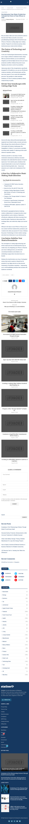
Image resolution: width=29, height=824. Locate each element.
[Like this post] (10, 281)
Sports (2, 742)
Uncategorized (15, 668)
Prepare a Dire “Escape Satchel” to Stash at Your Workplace (17, 117)
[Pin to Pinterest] (20, 281)
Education (3, 737)
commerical (15, 605)
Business (15, 598)
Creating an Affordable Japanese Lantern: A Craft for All (18, 132)
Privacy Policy (4, 706)
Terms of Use (4, 709)
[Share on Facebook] (14, 281)
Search (3, 514)
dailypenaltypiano (10, 19)
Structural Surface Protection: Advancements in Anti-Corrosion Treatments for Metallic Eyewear (13, 778)
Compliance (3, 716)
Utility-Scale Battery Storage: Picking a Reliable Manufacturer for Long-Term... (18, 808)
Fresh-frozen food (15, 615)
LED (15, 628)
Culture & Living (4, 744)
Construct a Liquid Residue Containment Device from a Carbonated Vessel (18, 125)
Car (15, 601)
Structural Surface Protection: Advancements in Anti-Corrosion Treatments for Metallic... (18, 798)
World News (3, 730)
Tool (15, 664)
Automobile (15, 591)
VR (15, 671)
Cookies (3, 711)
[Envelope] (20, 821)
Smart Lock (15, 658)
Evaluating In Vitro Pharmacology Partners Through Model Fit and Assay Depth (14, 774)
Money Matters (15, 644)
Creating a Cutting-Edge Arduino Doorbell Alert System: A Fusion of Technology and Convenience (14, 192)
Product (15, 651)
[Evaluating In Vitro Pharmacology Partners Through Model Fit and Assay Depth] (5, 789)
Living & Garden (10, 7)
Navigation (17, 562)
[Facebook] (9, 821)
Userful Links (5, 703)
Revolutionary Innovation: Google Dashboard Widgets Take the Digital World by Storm (13, 769)
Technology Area (15, 661)
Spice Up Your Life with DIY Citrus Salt (13, 188)
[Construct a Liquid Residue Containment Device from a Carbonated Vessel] (6, 125)
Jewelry (15, 625)
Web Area (15, 674)
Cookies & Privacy (5, 721)
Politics (2, 734)
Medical (15, 641)
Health (15, 618)
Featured (15, 611)
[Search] (27, 2)
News (15, 648)
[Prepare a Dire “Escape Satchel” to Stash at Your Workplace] (6, 118)
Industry (15, 621)
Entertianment (4, 747)
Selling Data (3, 723)
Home (2, 7)
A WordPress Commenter (7, 562)
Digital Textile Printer (15, 608)
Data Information (5, 714)
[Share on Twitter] (17, 281)
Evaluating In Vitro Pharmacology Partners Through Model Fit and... (19, 788)
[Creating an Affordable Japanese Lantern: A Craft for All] (6, 133)
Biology (15, 595)
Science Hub (15, 654)
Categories (4, 727)
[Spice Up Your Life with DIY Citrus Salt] (6, 102)
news (12, 275)
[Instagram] (14, 821)
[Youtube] (17, 821)
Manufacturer (15, 638)
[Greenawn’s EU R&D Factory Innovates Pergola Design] (6, 96)
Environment (4, 739)
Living (15, 631)
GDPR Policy (3, 719)
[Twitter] (12, 821)
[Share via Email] (23, 281)
